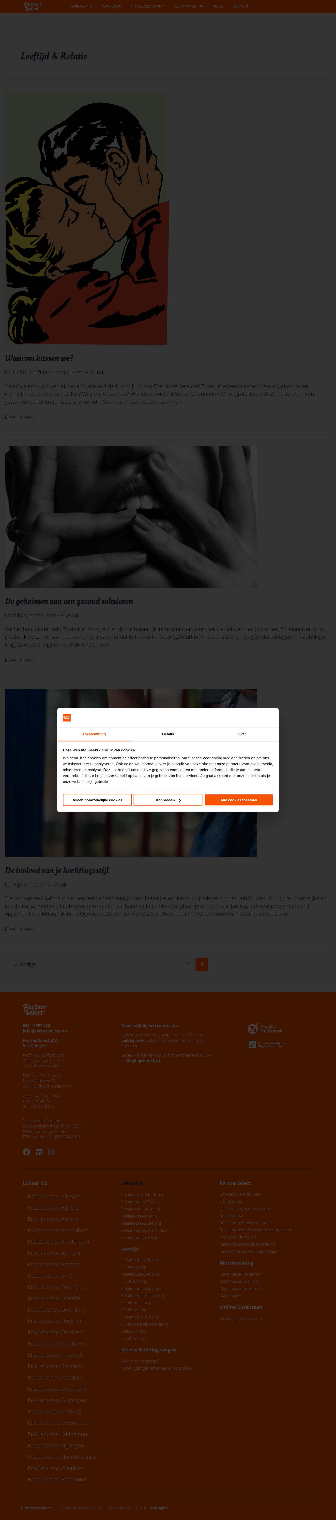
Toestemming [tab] (94, 734)
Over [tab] (242, 734)
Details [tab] (168, 734)
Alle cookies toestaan (238, 800)
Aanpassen (165, 800)
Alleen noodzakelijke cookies (97, 800)
